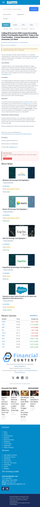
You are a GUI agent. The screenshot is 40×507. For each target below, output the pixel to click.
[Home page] (12, 2)
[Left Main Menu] (3, 2)
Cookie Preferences (14, 501)
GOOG (4, 333)
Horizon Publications (21, 496)
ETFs (23, 25)
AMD (3, 327)
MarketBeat (7, 186)
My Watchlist (20, 14)
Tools (31, 25)
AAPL (3, 324)
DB (10, 310)
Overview (5, 29)
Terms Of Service (20, 372)
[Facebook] (18, 378)
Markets (6, 25)
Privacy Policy (31, 370)
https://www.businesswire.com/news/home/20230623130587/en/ (16, 134)
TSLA (3, 347)
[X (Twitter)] (13, 378)
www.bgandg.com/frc (6, 74)
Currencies (17, 29)
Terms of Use (25, 498)
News (11, 29)
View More (33, 315)
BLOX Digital (14, 504)
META (3, 336)
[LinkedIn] (22, 378)
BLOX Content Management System (22, 502)
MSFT (3, 338)
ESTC (8, 220)
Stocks (15, 25)
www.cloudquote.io (20, 366)
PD (7, 279)
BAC (3, 330)
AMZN (3, 322)
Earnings (17, 189)
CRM (8, 310)
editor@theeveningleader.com (16, 484)
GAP (8, 250)
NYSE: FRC (33, 58)
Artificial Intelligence (11, 189)
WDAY (8, 191)
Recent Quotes (7, 14)
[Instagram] (27, 378)
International (24, 29)
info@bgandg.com (13, 147)
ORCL (3, 344)
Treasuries (31, 29)
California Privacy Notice (22, 499)
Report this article (7, 158)
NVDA (3, 341)
